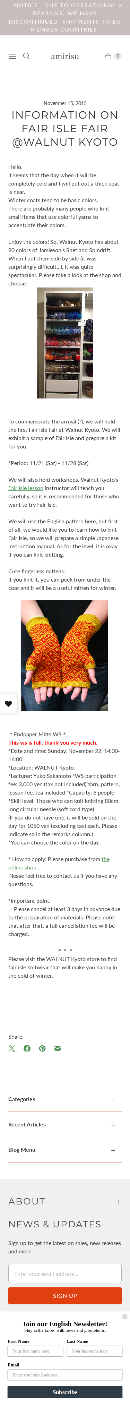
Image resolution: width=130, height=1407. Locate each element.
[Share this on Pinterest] (42, 1048)
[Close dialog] (125, 1317)
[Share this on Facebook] (27, 1048)
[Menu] (12, 56)
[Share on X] (13, 1048)
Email (13, 1365)
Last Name (77, 1341)
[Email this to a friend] (57, 1048)
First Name (18, 1341)
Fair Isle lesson (25, 487)
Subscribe (65, 1392)
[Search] (26, 56)
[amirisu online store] (65, 56)
